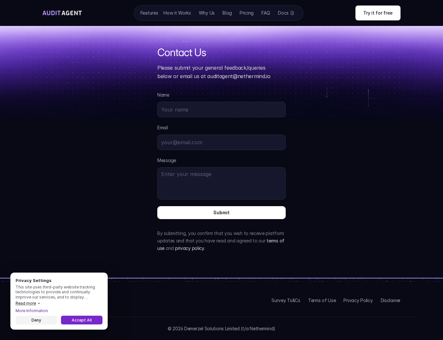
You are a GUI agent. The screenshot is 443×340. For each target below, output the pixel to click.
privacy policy (189, 248)
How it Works (177, 13)
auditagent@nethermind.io (238, 76)
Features (149, 13)
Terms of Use (322, 300)
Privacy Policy (358, 300)
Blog (227, 13)
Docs (283, 13)
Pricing (247, 13)
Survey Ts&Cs (285, 300)
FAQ (265, 13)
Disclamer (391, 300)
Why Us (207, 13)
